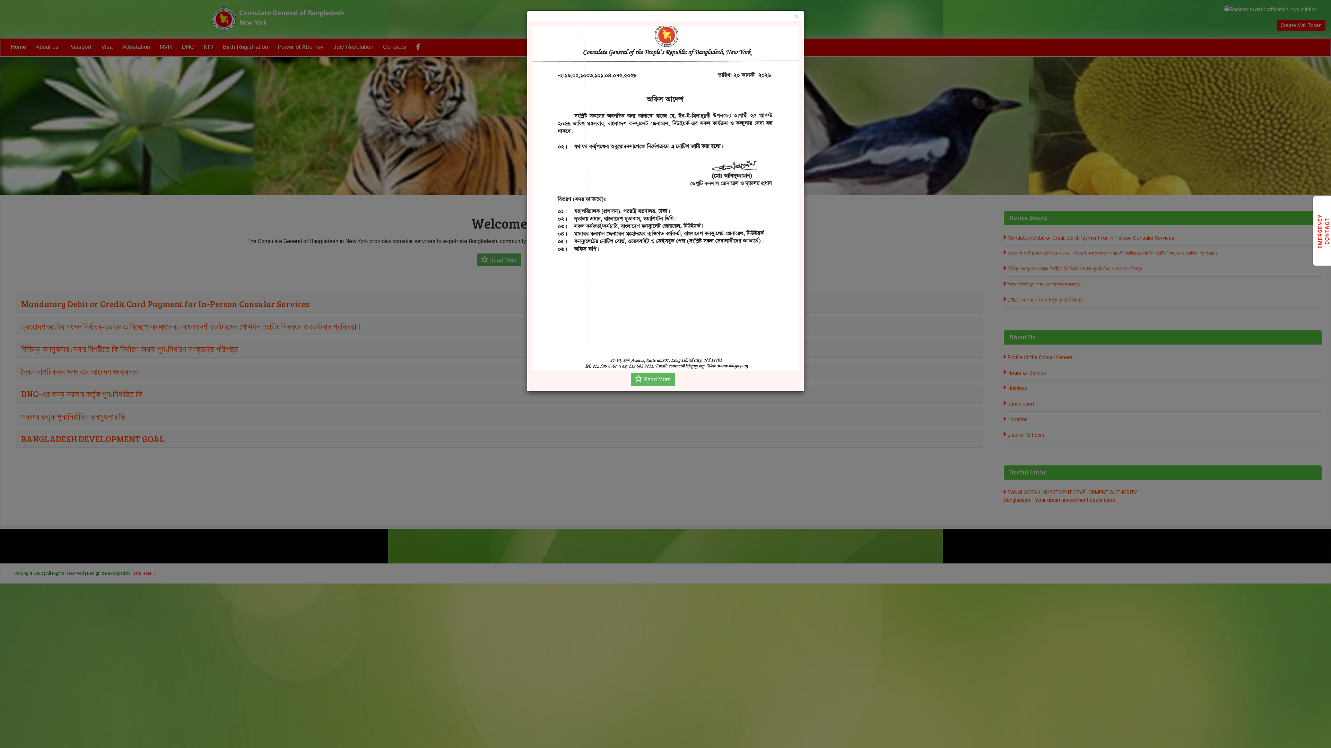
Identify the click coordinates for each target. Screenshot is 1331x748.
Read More (656, 379)
